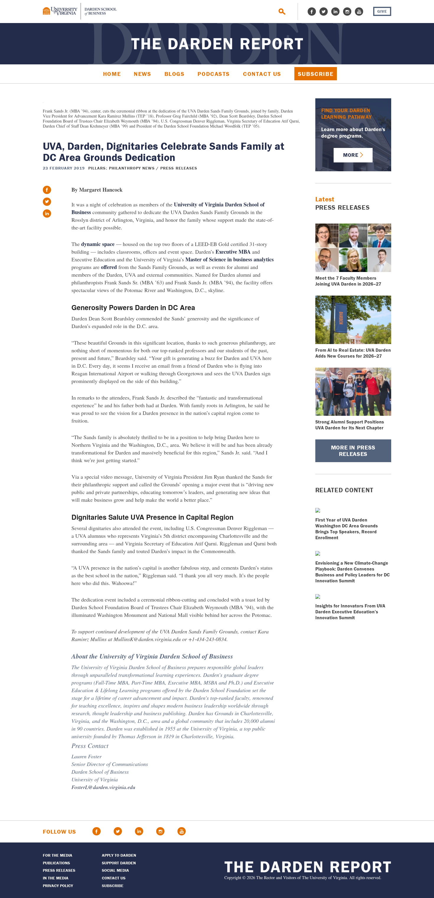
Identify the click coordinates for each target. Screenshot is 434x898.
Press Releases (179, 168)
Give (382, 11)
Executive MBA (233, 251)
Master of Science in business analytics (229, 259)
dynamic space (98, 244)
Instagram (347, 11)
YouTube (359, 11)
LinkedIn (335, 11)
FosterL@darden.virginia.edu (103, 787)
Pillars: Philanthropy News (121, 168)
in (47, 213)
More (350, 154)
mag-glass (282, 11)
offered (109, 267)
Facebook (312, 11)
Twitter (323, 11)
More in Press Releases (353, 450)
